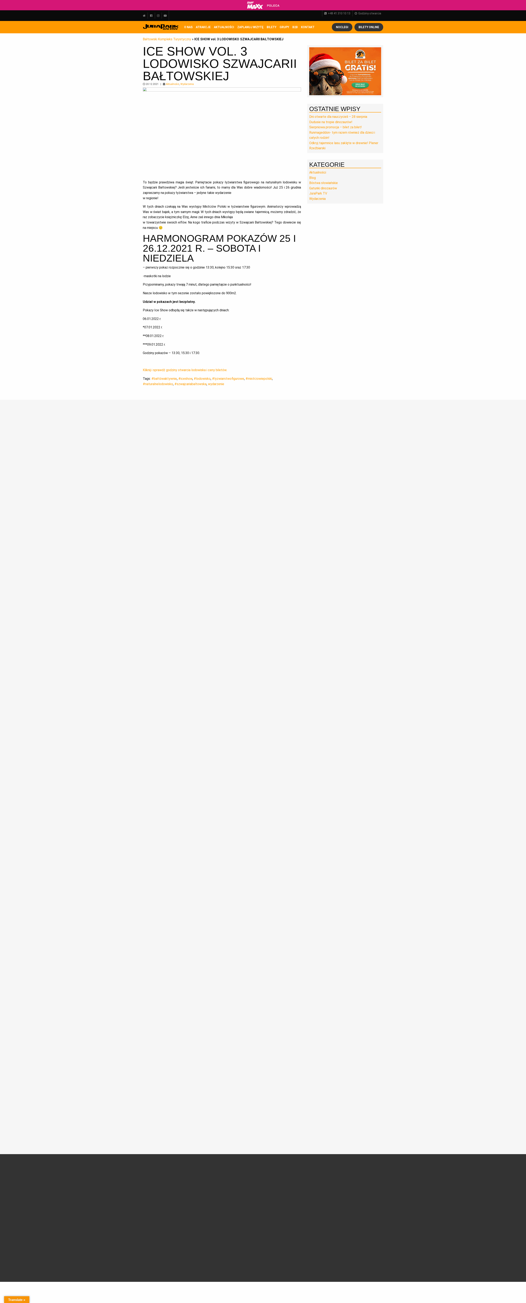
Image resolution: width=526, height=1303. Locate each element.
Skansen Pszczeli (198, 1241)
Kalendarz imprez (157, 1242)
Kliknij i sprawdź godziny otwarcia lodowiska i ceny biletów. (185, 370)
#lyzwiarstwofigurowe (228, 379)
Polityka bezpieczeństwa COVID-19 (244, 1259)
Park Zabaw (195, 1211)
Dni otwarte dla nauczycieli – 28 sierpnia (338, 117)
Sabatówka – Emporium (195, 1222)
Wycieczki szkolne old (242, 1222)
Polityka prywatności (242, 1252)
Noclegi (342, 27)
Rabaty (274, 1188)
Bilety (277, 1172)
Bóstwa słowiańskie (323, 183)
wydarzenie (216, 384)
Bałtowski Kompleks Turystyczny (167, 39)
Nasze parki (153, 1192)
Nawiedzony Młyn (198, 1236)
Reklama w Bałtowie (282, 1232)
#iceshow (185, 379)
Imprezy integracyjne (242, 1232)
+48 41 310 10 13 (339, 13)
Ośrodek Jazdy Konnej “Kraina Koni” (200, 1230)
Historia (151, 1183)
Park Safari (194, 1198)
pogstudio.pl (372, 1264)
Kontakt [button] (308, 27)
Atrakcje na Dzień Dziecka (198, 1257)
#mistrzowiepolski (259, 379)
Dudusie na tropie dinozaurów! (330, 122)
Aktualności (224, 27)
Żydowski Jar (195, 1246)
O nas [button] (188, 27)
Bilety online (369, 27)
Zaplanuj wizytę (250, 27)
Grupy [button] (284, 27)
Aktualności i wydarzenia (163, 1212)
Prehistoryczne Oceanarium (197, 1192)
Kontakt (274, 1228)
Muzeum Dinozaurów (201, 1186)
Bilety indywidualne (281, 1178)
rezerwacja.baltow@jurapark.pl (351, 1240)
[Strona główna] (145, 16)
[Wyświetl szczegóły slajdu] (345, 71)
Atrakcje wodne (197, 1216)
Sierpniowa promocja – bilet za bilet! (335, 127)
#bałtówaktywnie (164, 379)
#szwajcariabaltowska (190, 384)
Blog (312, 178)
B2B (295, 27)
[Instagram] (158, 16)
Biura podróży (237, 1227)
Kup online (278, 1199)
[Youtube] (165, 16)
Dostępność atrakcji (241, 1188)
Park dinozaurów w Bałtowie (199, 1180)
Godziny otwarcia (369, 13)
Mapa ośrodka (237, 1207)
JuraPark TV (318, 193)
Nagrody (151, 1188)
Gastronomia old (239, 1202)
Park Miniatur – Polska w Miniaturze (200, 1205)
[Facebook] (151, 16)
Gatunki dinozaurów (323, 188)
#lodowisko (202, 379)
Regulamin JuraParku (242, 1247)
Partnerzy (152, 1197)
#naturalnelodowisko (158, 384)
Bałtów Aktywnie (198, 1251)
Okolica (233, 1197)
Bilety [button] (271, 27)
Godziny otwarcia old (241, 1183)
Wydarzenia (187, 84)
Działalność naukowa (160, 1178)
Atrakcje (203, 27)
